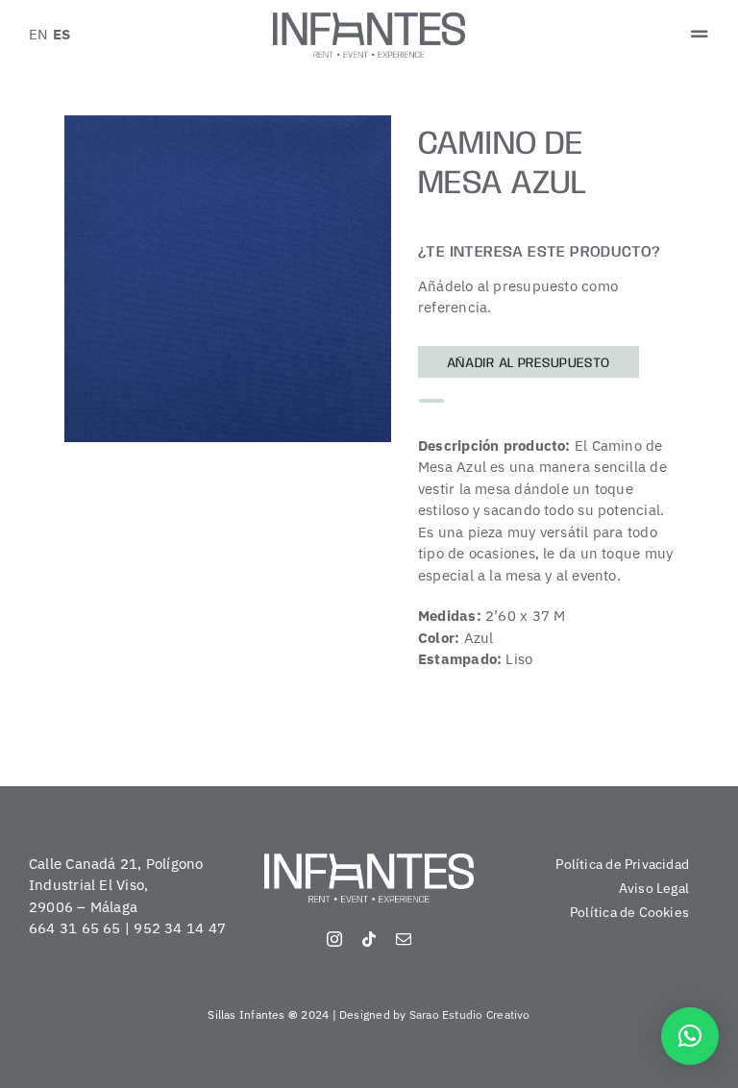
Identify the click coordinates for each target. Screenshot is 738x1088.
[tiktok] (369, 939)
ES (61, 34)
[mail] (403, 939)
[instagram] (334, 939)
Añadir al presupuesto (528, 363)
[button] (690, 1036)
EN (38, 34)
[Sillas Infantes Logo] (369, 20)
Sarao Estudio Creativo (469, 1014)
